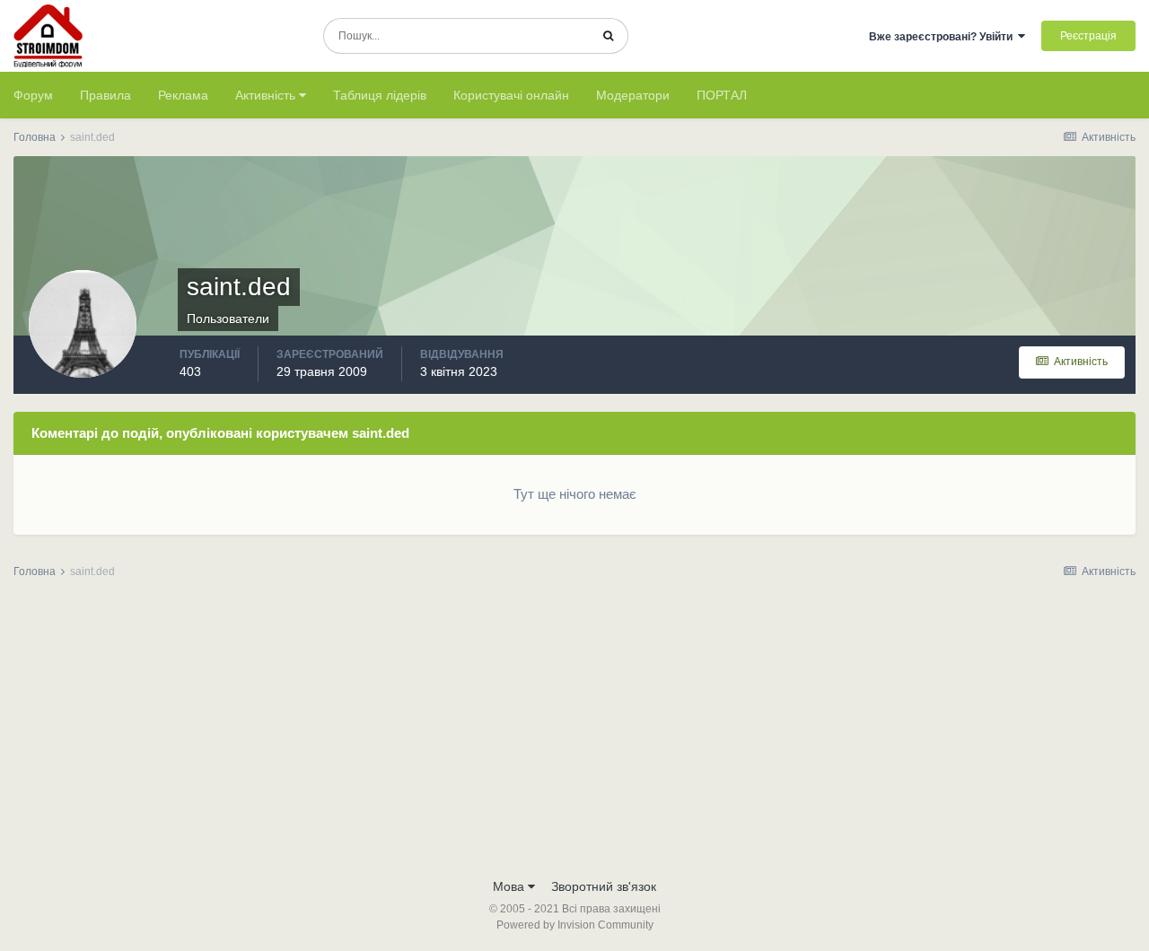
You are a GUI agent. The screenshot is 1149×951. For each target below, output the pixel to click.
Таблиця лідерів (379, 95)
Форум (33, 95)
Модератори (633, 95)
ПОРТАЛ (722, 95)
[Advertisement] (574, 733)
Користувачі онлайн (511, 95)
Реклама (183, 95)
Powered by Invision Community (574, 925)
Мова (510, 886)
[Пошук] (608, 36)
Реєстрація (1088, 36)
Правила (105, 95)
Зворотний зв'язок (603, 886)
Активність (267, 95)
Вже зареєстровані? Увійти (943, 37)
